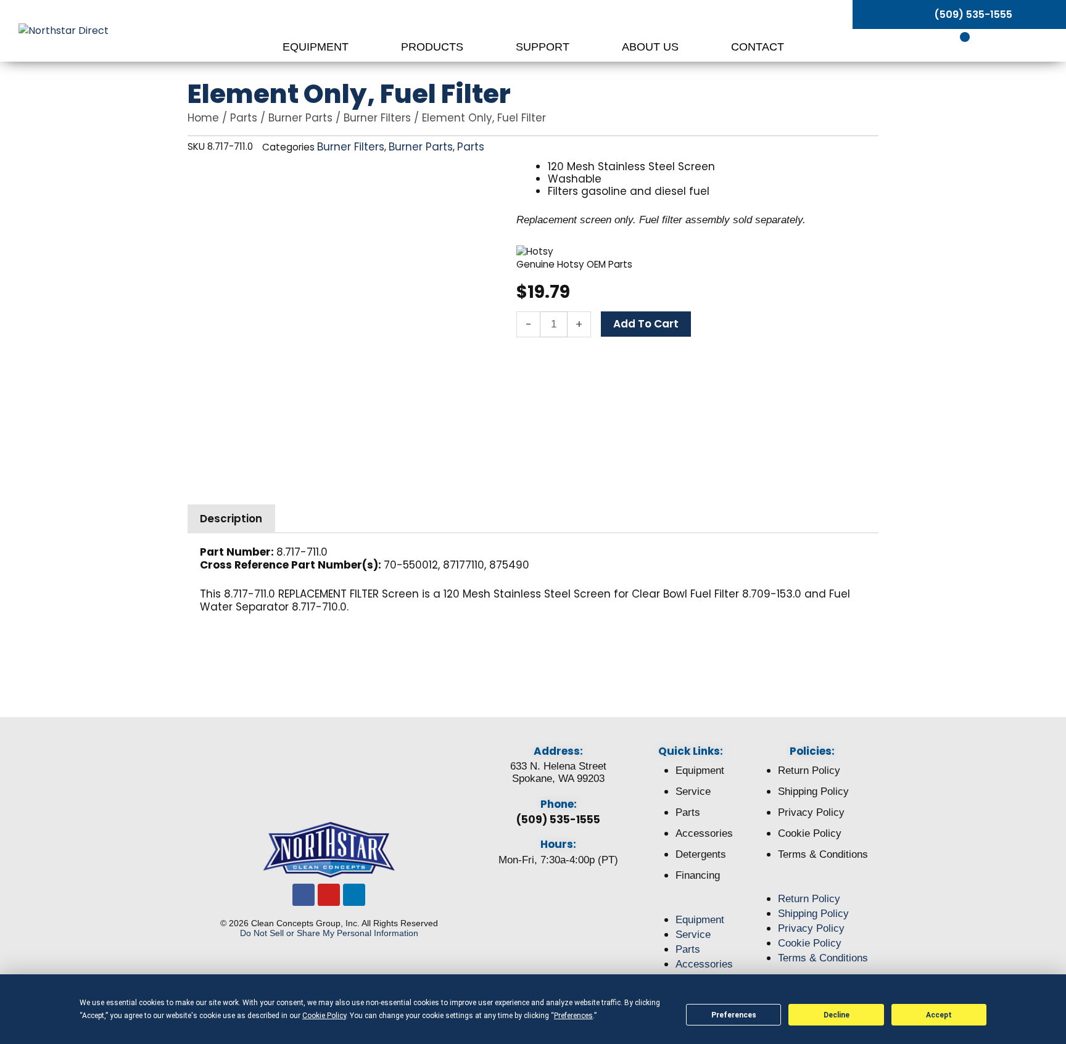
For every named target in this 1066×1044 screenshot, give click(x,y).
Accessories (704, 833)
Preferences (733, 1015)
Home (203, 117)
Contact (757, 47)
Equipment (317, 47)
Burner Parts (300, 117)
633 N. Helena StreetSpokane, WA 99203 (558, 772)
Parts (243, 117)
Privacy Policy (811, 812)
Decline (836, 1015)
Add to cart (646, 323)
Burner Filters (377, 117)
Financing (698, 875)
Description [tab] (231, 518)
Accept (939, 1015)
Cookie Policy (809, 833)
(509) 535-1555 (558, 819)
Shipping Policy (813, 791)
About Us (652, 47)
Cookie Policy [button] (324, 1015)
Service (693, 791)
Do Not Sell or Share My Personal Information (329, 933)
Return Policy (809, 770)
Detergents (701, 854)
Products (433, 47)
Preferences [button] (573, 1015)
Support (544, 47)
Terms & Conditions (823, 854)
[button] (690, 905)
